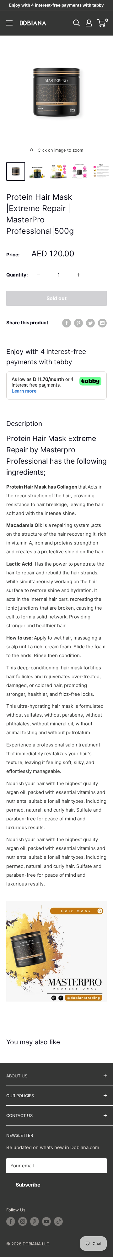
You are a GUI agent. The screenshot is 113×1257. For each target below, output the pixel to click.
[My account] (89, 23)
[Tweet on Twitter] (90, 322)
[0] (101, 23)
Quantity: (17, 275)
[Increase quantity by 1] (78, 275)
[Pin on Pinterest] (78, 322)
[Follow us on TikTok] (58, 1221)
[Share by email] (102, 322)
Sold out (56, 298)
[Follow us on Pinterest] (34, 1221)
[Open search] (76, 23)
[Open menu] (9, 22)
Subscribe (28, 1185)
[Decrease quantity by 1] (38, 275)
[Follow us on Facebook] (10, 1221)
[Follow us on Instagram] (22, 1221)
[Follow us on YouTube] (46, 1221)
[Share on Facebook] (66, 322)
